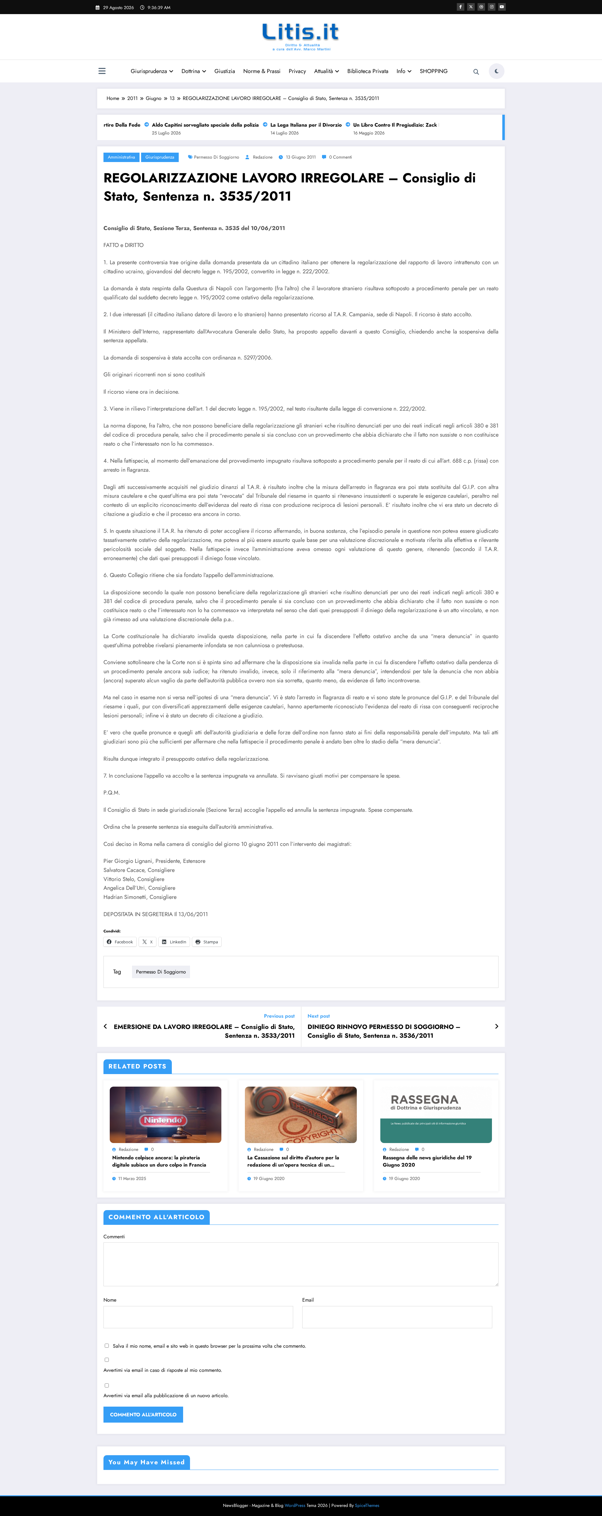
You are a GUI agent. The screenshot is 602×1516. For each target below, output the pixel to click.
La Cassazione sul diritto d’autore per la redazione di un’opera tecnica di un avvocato (293, 1161)
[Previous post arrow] (105, 1027)
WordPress (295, 1505)
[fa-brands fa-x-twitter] (471, 7)
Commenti (114, 1236)
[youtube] (502, 7)
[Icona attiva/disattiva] (102, 71)
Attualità (323, 71)
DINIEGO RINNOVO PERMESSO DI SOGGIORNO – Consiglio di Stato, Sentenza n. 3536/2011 (384, 1031)
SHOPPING (434, 71)
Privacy (297, 71)
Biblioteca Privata (367, 71)
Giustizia (224, 71)
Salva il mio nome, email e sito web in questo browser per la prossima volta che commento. (209, 1346)
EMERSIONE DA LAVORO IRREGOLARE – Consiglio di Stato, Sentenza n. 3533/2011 (204, 1031)
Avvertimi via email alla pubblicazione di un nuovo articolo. (166, 1395)
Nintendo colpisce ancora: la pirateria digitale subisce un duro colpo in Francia (159, 1161)
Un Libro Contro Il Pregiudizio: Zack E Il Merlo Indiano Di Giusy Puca (418, 125)
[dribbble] (481, 7)
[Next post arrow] (497, 1027)
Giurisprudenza (149, 71)
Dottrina (191, 71)
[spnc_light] (496, 71)
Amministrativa (121, 157)
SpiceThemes (367, 1505)
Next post (319, 1016)
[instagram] (491, 7)
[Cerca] (476, 72)
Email (308, 1300)
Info (401, 71)
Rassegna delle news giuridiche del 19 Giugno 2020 (427, 1161)
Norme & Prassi (262, 71)
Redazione (262, 157)
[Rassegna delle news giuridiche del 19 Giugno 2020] (436, 1114)
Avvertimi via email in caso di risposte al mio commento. (162, 1370)
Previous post (279, 1016)
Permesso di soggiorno (216, 157)
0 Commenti (340, 157)
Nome (109, 1300)
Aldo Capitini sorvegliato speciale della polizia (190, 125)
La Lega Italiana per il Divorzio (291, 125)
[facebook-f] (460, 7)
